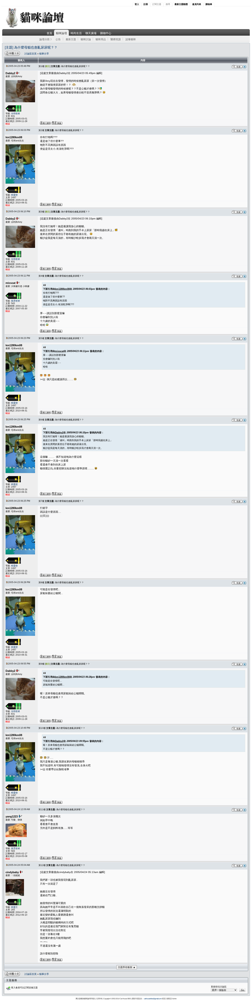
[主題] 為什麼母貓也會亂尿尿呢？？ (31, 47)
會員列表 (196, 4)
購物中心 (105, 33)
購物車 (209, 4)
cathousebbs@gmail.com (152, 999)
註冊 (146, 4)
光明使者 (15, 113)
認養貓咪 (130, 39)
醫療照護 (116, 39)
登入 (137, 4)
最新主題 (71, 39)
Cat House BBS (125, 999)
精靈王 (14, 907)
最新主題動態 (181, 4)
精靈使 (14, 195)
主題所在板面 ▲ (126, 967)
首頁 (49, 33)
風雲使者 (15, 301)
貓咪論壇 (61, 33)
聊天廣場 (90, 33)
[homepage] (39, 27)
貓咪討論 (86, 39)
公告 (58, 39)
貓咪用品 (101, 39)
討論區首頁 (31, 53)
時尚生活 (76, 33)
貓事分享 (44, 53)
